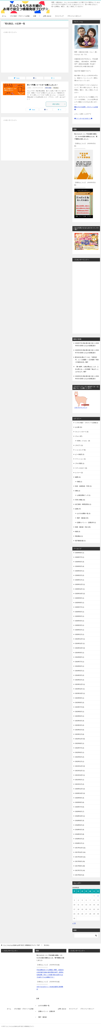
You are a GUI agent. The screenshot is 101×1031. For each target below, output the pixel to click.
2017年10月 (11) (80, 857)
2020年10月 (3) (80, 793)
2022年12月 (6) (80, 739)
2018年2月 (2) (79, 838)
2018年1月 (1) (79, 843)
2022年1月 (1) (79, 761)
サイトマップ (59, 16)
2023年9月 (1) (79, 698)
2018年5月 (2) (79, 825)
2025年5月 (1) (79, 616)
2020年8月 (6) (79, 802)
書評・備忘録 (42, 1017)
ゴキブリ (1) (79, 445)
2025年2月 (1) (79, 630)
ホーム (4, 16)
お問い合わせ (47, 16)
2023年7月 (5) (79, 707)
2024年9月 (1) (79, 652)
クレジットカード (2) (81, 431)
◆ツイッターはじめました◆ (83, 118)
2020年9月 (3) (79, 798)
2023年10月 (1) (80, 693)
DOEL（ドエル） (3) (83, 441)
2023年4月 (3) (79, 720)
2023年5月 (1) (79, 716)
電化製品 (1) (79, 536)
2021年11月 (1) (80, 770)
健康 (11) (78, 477)
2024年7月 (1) (79, 661)
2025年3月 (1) (79, 625)
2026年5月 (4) (79, 566)
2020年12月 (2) (80, 789)
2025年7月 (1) (79, 607)
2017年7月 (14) (80, 870)
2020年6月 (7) (79, 811)
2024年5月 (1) (79, 670)
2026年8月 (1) (79, 552)
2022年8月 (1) (79, 743)
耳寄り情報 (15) (80, 500)
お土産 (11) (78, 427)
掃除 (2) (77, 491)
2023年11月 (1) (80, 689)
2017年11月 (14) (80, 852)
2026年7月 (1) (79, 557)
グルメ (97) (78, 436)
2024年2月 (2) (79, 680)
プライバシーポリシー (74, 16)
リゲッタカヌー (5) (81, 468)
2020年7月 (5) (79, 807)
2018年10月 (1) (80, 816)
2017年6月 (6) (79, 875)
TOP (21, 945)
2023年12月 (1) (80, 684)
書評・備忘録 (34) (82, 518)
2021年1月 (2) (79, 784)
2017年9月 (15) (80, 861)
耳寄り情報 (48, 88)
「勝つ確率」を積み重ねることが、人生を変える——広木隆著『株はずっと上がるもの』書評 (87, 369)
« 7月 (74, 923)
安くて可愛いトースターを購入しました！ (42, 85)
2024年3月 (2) (79, 675)
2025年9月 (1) (79, 598)
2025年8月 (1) (79, 602)
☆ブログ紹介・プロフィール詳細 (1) (86, 422)
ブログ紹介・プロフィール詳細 (19, 16)
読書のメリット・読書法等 (46, 1011)
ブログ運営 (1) (79, 463)
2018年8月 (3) (79, 820)
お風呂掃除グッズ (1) (83, 495)
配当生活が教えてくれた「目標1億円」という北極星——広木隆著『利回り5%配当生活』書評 (87, 359)
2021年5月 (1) (79, 779)
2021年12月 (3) (80, 766)
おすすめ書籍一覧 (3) (83, 513)
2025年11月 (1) (80, 589)
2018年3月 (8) (79, 834)
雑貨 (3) (77, 531)
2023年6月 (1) (79, 711)
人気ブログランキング (80, 407)
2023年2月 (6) (79, 730)
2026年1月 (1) (79, 580)
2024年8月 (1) (79, 657)
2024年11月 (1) (80, 643)
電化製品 (55, 88)
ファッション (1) (80, 459)
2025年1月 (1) (79, 634)
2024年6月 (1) (79, 666)
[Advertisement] (34, 52)
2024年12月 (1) (80, 639)
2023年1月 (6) (79, 734)
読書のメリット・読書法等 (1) (86, 522)
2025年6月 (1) (79, 611)
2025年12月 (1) (80, 584)
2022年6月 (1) (79, 752)
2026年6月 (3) (79, 561)
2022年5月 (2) (79, 757)
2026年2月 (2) (79, 575)
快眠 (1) (79, 481)
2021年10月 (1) (80, 775)
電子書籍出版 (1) (80, 540)
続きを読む (56, 104)
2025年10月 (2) (80, 593)
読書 (34, 16)
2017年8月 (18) (80, 866)
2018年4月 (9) (79, 829)
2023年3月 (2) (79, 725)
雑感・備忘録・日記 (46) (83, 527)
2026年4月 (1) (79, 571)
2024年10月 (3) (80, 648)
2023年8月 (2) (79, 702)
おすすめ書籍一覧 (43, 1005)
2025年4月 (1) (79, 621)
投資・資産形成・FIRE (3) (83, 486)
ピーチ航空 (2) (79, 454)
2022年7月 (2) (79, 748)
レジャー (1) (79, 472)
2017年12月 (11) (80, 848)
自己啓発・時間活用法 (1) (83, 504)
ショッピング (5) (80, 450)
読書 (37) (78, 509)
